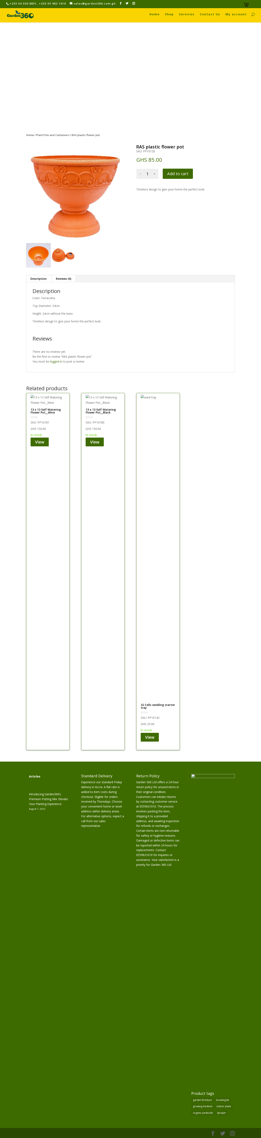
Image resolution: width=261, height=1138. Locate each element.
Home (154, 14)
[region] (130, 74)
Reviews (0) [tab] (63, 279)
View (39, 442)
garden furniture (202, 1100)
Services (187, 14)
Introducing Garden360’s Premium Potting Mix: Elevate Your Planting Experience (48, 799)
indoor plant (224, 1106)
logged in (56, 361)
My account (236, 14)
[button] (4, 73)
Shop (169, 14)
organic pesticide (203, 1113)
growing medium (202, 1106)
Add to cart (177, 173)
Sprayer (221, 1113)
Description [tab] (38, 279)
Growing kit (222, 1100)
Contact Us (210, 14)
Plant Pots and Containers (52, 135)
